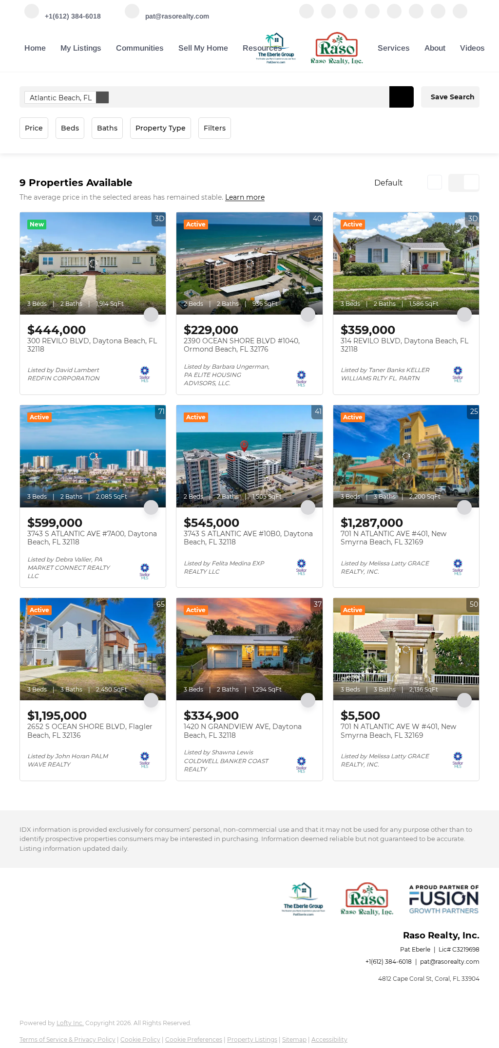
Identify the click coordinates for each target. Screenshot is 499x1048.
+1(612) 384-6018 (388, 961)
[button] (401, 97)
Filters (215, 128)
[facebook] (306, 16)
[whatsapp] (460, 16)
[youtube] (416, 16)
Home (35, 48)
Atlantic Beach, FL (61, 98)
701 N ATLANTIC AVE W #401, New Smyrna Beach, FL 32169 (398, 731)
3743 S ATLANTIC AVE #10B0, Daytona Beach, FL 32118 (248, 538)
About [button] (434, 48)
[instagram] (394, 16)
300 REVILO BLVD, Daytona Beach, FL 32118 (92, 345)
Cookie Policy (140, 1039)
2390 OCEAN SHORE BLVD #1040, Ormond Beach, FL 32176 (242, 345)
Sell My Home (203, 48)
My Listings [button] (80, 48)
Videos (472, 48)
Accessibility (329, 1039)
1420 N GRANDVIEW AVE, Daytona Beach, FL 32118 (243, 731)
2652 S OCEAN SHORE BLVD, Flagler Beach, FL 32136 (90, 731)
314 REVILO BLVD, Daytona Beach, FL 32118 (404, 345)
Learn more (245, 197)
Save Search (453, 97)
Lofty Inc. (70, 1023)
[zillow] (372, 16)
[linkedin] (328, 16)
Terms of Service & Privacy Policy (67, 1039)
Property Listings (252, 1039)
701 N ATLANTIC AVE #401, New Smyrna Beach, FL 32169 (393, 538)
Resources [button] (262, 48)
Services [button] (394, 48)
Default (388, 182)
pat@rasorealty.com (450, 961)
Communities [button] (140, 48)
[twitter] (350, 16)
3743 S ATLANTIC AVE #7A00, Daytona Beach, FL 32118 (92, 538)
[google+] (438, 16)
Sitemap (294, 1039)
